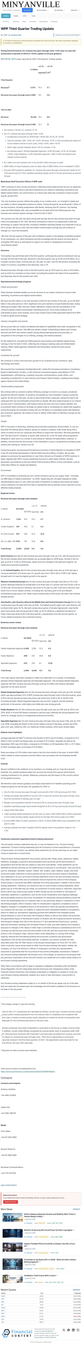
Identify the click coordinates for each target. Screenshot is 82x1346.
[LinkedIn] (73, 1333)
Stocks (16, 16)
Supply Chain (42, 1223)
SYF (62, 1282)
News (24, 21)
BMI (57, 1223)
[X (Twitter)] (64, 1333)
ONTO (61, 1223)
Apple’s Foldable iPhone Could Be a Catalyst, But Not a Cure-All (50, 1245)
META (2, 1310)
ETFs (24, 16)
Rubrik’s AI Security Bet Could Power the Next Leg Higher (49, 1230)
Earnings (52, 1268)
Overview (16, 21)
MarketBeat (29, 1223)
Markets (5, 16)
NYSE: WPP (10, 59)
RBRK (61, 1236)
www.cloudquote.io (47, 1331)
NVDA (3, 1316)
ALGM (53, 1223)
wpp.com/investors (9, 1185)
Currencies (32, 21)
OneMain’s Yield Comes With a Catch (41, 1275)
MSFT (57, 1236)
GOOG (3, 1308)
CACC (54, 1282)
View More (76, 1209)
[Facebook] (68, 1333)
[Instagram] (78, 1333)
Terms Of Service (51, 1337)
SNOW (62, 1268)
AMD (2, 1302)
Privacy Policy (38, 1337)
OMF (59, 1282)
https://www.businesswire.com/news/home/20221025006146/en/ (28, 1072)
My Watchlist (58, 10)
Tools (33, 16)
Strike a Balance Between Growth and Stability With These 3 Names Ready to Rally (49, 1215)
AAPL (57, 1252)
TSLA (2, 1322)
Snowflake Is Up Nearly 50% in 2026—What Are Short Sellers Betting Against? (50, 1261)
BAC (2, 1305)
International (43, 21)
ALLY (51, 1282)
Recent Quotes (41, 10)
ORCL (2, 1319)
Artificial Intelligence (43, 1236)
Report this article (10, 1202)
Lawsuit (40, 1282)
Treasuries (54, 21)
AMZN (3, 1296)
